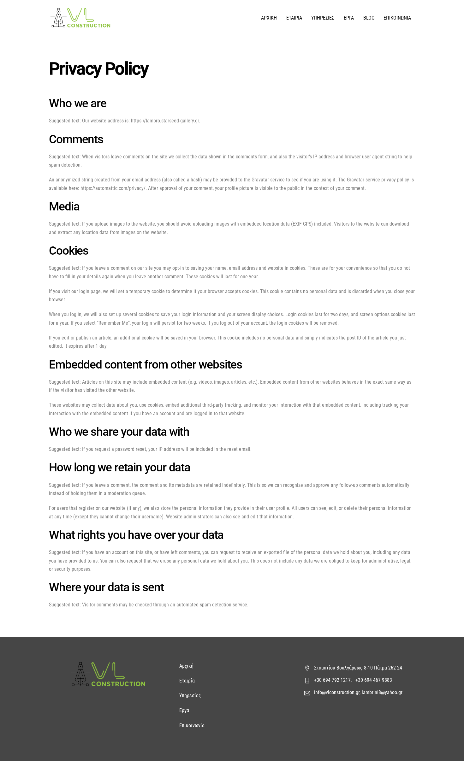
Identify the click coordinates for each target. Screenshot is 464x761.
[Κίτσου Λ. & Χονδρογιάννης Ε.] (80, 24)
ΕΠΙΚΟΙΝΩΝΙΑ (397, 18)
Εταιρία (187, 681)
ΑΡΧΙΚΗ (269, 18)
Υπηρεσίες (190, 696)
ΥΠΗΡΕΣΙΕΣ (322, 18)
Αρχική (187, 666)
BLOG (368, 18)
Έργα (184, 710)
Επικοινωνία (192, 726)
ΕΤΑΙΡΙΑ (294, 18)
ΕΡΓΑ (349, 18)
